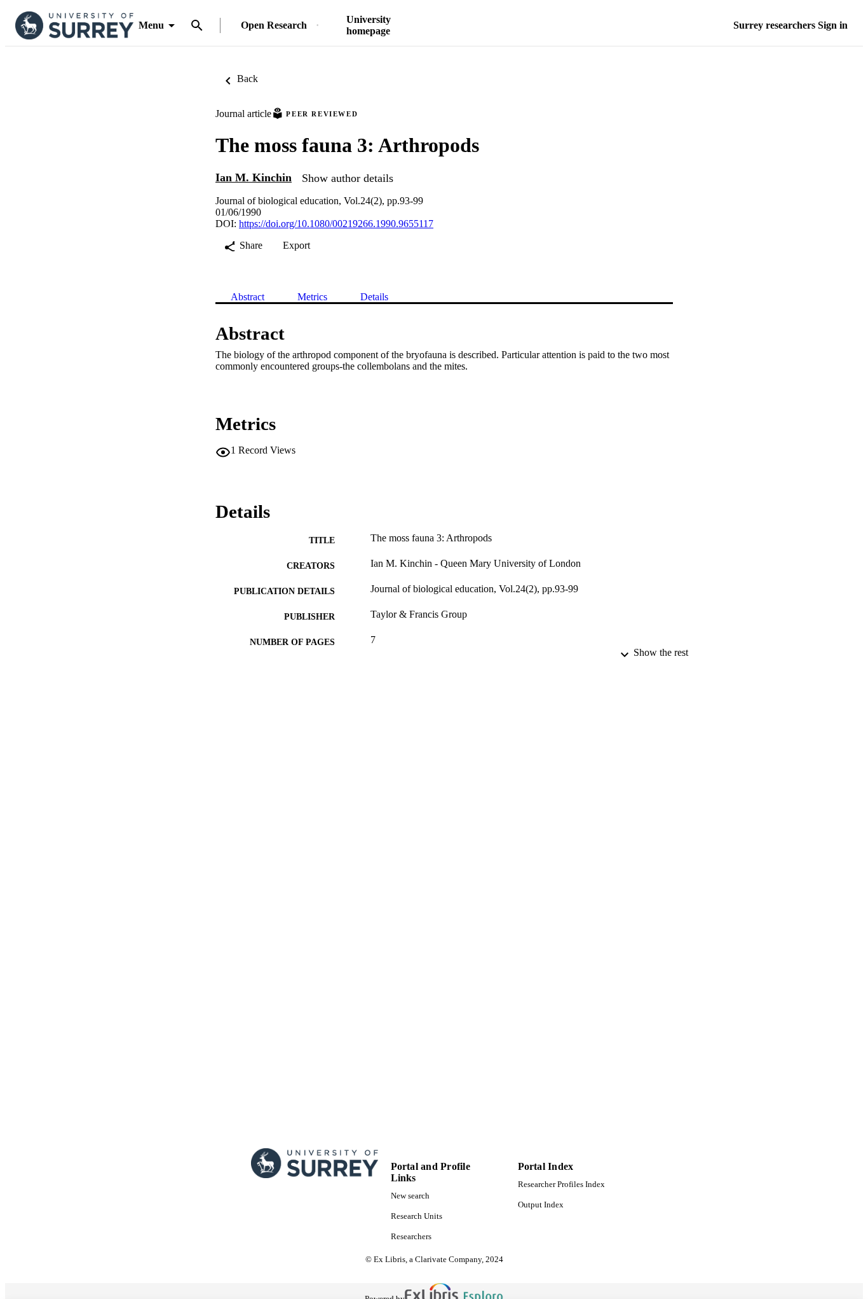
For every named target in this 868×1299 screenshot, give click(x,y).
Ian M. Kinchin (253, 177)
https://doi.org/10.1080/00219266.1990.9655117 (336, 223)
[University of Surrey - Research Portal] (74, 25)
